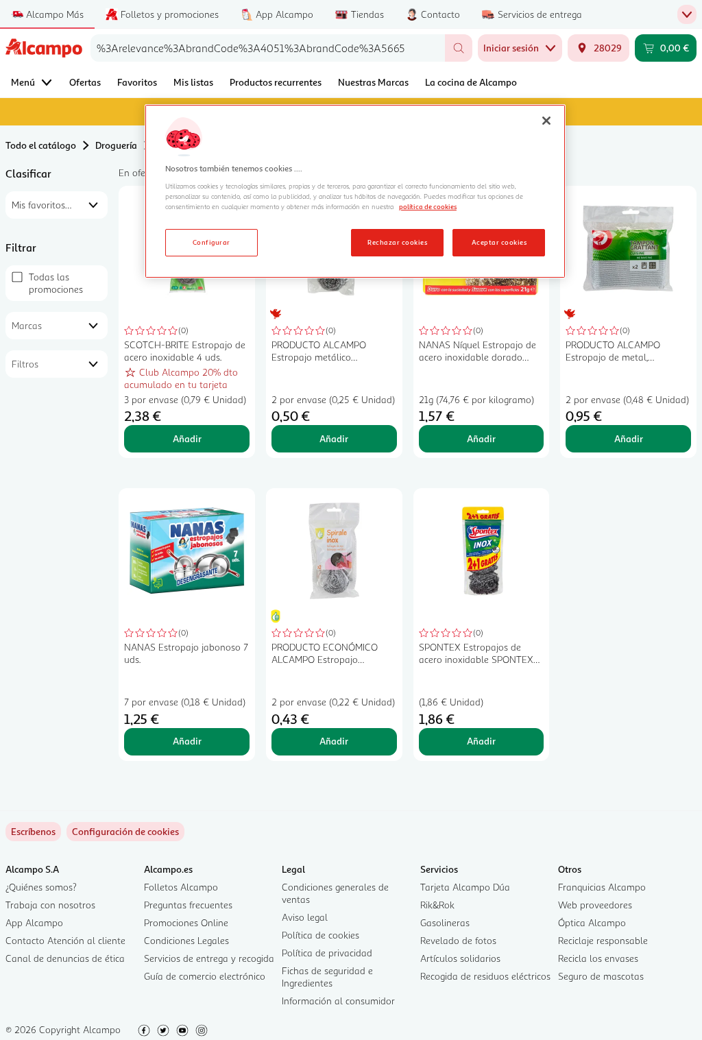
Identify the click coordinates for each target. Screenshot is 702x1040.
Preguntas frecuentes (188, 904)
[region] (355, 191)
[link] (125, 831)
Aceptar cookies (499, 242)
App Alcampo (34, 922)
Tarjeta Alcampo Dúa (465, 887)
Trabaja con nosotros (50, 904)
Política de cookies (320, 935)
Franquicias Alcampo (602, 887)
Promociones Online (186, 922)
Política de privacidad (327, 952)
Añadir (187, 438)
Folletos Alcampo (181, 887)
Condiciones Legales (186, 940)
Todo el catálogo (40, 145)
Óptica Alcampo (592, 922)
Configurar (211, 242)
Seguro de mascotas (601, 976)
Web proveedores (595, 904)
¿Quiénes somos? (41, 887)
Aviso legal (305, 917)
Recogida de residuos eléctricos (485, 976)
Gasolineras (445, 922)
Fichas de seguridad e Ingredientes (327, 977)
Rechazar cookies (397, 242)
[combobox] (268, 48)
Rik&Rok (437, 904)
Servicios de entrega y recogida (209, 958)
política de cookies (428, 206)
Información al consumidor (338, 1000)
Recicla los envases (598, 958)
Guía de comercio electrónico (204, 976)
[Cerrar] (546, 121)
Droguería (116, 145)
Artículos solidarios (460, 958)
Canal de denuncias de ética (65, 958)
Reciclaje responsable (603, 940)
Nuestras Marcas (373, 82)
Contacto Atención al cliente (65, 940)
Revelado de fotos (458, 940)
